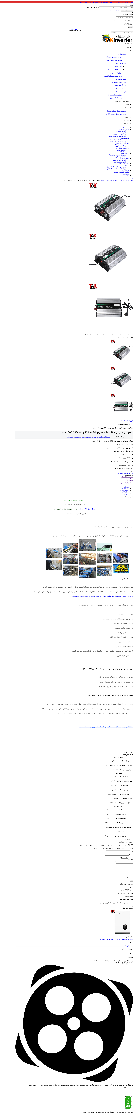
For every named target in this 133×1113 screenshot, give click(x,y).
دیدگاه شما (129, 877)
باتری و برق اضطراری (122, 148)
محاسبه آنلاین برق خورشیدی (120, 172)
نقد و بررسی (125, 493)
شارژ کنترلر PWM (120, 146)
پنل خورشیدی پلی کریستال (114, 57)
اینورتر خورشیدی (121, 63)
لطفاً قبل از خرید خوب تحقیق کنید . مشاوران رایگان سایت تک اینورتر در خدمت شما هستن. (106, 727)
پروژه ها (126, 165)
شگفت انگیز (125, 170)
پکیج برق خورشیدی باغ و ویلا (117, 155)
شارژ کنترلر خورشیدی (119, 82)
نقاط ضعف (130, 862)
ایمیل (131, 854)
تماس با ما (126, 174)
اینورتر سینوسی (117, 66)
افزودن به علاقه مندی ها (125, 473)
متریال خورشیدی (121, 88)
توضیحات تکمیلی (124, 488)
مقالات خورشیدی (124, 163)
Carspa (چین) (104, 180)
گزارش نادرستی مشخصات (125, 420)
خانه (131, 180)
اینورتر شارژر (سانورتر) (115, 69)
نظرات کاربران (124, 490)
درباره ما (126, 175)
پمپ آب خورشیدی (120, 85)
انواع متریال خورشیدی (127, 1092)
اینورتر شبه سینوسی (116, 73)
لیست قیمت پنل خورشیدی (127, 1091)
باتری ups (123, 151)
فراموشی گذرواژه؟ (114, 10)
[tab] (72, 487)
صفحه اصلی (125, 127)
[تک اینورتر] (117, 42)
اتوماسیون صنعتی (120, 91)
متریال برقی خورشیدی (119, 156)
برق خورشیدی (125, 153)
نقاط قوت (130, 859)
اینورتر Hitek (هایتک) (116, 98)
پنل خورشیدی (122, 54)
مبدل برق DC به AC (87, 509)
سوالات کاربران (124, 492)
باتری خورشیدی (121, 79)
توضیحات (126, 487)
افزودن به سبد (125, 945)
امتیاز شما (130, 857)
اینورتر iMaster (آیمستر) (115, 95)
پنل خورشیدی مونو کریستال (113, 60)
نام (131, 851)
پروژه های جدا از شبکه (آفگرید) (116, 111)
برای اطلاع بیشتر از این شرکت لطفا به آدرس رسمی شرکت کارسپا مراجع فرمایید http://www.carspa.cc (102, 596)
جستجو (114, 32)
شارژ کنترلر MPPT (120, 144)
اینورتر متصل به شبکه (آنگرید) (113, 76)
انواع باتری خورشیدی (128, 1095)
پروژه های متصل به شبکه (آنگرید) (116, 114)
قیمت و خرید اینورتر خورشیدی (126, 1089)
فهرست (130, 178)
